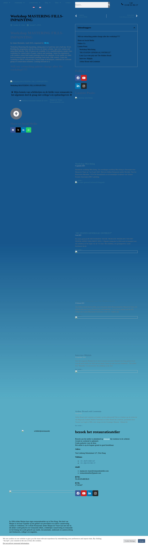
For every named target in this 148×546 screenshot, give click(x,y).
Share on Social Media (86, 40)
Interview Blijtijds (85, 58)
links (57, 3)
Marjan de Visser (56, 100)
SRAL (46, 43)
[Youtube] (84, 78)
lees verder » (78, 180)
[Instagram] (84, 86)
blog (46, 3)
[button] (13, 130)
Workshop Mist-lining (87, 49)
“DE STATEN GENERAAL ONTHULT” (95, 52)
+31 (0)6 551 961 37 (87, 463)
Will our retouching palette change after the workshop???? (99, 36)
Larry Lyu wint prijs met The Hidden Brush (95, 55)
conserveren (33, 3)
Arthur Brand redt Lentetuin (89, 62)
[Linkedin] (78, 86)
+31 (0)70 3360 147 (87, 461)
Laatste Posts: (83, 46)
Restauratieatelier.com (57, 102)
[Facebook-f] (78, 78)
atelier (5, 3)
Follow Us (81, 43)
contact (68, 3)
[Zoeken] (109, 5)
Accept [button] (141, 541)
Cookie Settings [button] (130, 541)
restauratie (18, 3)
